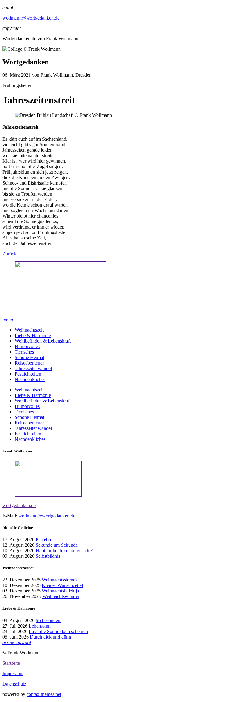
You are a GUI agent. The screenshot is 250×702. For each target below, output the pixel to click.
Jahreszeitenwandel (33, 368)
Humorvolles (27, 346)
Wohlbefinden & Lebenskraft (43, 341)
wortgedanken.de (19, 505)
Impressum (12, 673)
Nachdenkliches (30, 379)
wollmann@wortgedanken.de (30, 17)
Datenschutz (14, 683)
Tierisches (24, 352)
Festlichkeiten (28, 373)
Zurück (9, 253)
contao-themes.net (44, 694)
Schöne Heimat (29, 357)
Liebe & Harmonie (33, 335)
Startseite (11, 663)
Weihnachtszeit (29, 330)
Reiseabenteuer (29, 362)
